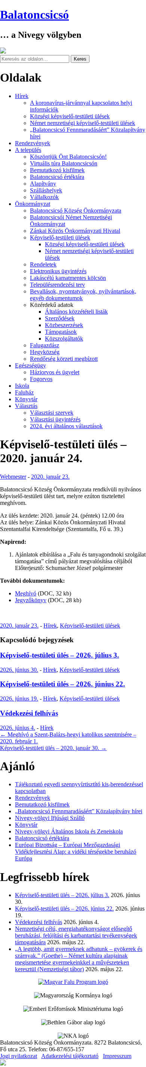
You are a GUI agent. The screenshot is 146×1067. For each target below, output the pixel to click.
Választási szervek (51, 412)
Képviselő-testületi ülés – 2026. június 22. (62, 684)
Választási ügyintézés (55, 419)
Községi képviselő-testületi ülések (70, 116)
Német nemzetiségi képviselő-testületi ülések (82, 123)
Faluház (24, 392)
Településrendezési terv (57, 284)
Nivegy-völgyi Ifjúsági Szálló (50, 818)
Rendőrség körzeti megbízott (64, 359)
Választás (26, 406)
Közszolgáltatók (64, 338)
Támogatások (61, 332)
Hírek (21, 96)
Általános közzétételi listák (76, 311)
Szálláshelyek (46, 190)
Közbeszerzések (64, 325)
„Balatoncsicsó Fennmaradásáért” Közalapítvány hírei (78, 811)
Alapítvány (43, 183)
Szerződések (59, 318)
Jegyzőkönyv (30, 600)
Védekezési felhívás (29, 713)
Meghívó (25, 593)
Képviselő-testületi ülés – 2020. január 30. (53, 748)
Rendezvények (32, 143)
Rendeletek (43, 264)
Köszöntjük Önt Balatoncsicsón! (68, 156)
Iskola (22, 385)
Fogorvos (41, 379)
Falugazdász (44, 345)
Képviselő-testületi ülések (60, 237)
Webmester (13, 476)
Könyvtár (26, 399)
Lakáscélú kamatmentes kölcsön (68, 278)
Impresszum (117, 1056)
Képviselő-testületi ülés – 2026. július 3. (59, 655)
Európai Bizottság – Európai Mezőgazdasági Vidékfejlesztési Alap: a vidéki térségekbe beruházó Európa (75, 852)
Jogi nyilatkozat (18, 1056)
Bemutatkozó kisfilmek (57, 170)
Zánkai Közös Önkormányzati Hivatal (75, 231)
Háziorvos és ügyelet (54, 372)
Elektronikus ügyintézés (58, 271)
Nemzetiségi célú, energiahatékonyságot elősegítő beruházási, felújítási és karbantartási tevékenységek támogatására (76, 935)
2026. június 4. (17, 728)
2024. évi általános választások (66, 426)
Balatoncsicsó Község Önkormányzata (75, 210)
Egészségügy (30, 365)
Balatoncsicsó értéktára (57, 177)
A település (28, 150)
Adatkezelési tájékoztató (69, 1056)
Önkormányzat (32, 204)
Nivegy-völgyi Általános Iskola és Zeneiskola (69, 831)
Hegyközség (45, 352)
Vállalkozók (44, 197)
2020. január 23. (50, 476)
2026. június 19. (19, 698)
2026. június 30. (19, 670)
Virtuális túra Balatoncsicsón (63, 163)
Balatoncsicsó (34, 14)
